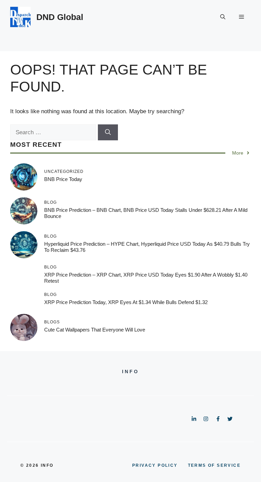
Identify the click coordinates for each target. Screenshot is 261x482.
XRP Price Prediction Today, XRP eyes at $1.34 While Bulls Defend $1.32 (126, 302)
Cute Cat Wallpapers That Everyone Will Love (94, 330)
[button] (222, 17)
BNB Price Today (63, 179)
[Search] (108, 132)
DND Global (59, 17)
